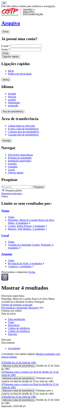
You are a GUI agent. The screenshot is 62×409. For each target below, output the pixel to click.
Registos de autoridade (20, 157)
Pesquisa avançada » (12, 193)
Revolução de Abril (25, 263)
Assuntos (13, 166)
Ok (4, 3)
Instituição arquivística (19, 160)
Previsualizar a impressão (14, 307)
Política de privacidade (20, 73)
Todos (11, 217)
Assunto (6, 254)
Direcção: (6, 339)
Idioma (6, 79)
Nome (5, 211)
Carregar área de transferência (23, 131)
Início (11, 70)
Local (5, 235)
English (12, 93)
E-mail (5, 46)
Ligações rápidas (11, 56)
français (12, 96)
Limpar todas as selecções (21, 125)
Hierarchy (33, 307)
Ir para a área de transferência (23, 128)
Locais (11, 169)
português (13, 105)
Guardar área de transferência (23, 134)
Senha (5, 49)
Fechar (31, 272)
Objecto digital (15, 172)
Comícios (20, 266)
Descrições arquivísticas (20, 154)
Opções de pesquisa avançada (16, 304)
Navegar (7, 140)
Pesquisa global (13, 190)
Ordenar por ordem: (11, 310)
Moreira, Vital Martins (26, 229)
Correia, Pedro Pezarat (26, 226)
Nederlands (14, 102)
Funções (12, 163)
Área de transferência (13, 111)
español (12, 99)
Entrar (5, 31)
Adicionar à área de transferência (18, 366)
